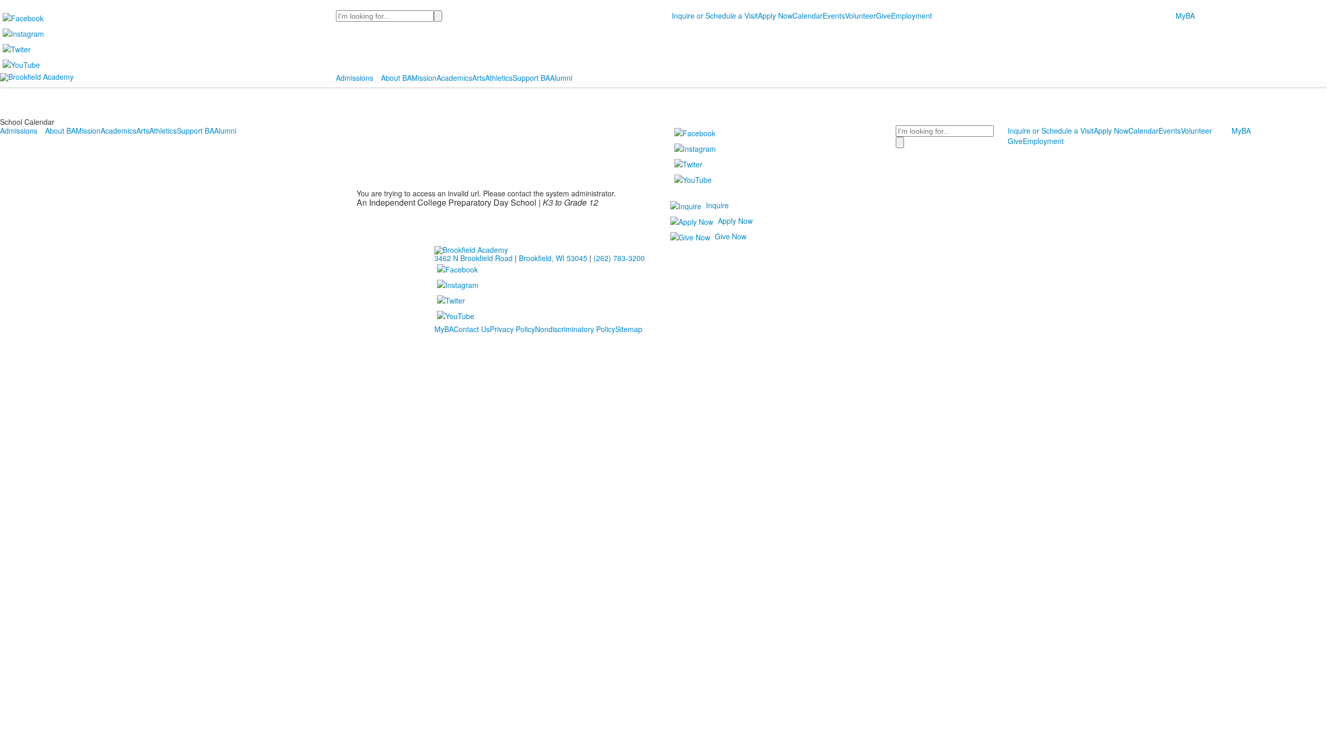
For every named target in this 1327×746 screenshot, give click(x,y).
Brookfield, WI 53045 (553, 258)
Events (834, 15)
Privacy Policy (512, 329)
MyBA (1185, 15)
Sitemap (628, 329)
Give (883, 15)
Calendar (808, 15)
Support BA (531, 78)
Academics (454, 78)
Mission (424, 78)
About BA (396, 78)
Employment (911, 15)
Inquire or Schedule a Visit (715, 15)
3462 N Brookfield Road (473, 258)
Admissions (354, 78)
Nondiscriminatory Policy (575, 329)
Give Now (730, 236)
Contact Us (472, 329)
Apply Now (775, 15)
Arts (478, 78)
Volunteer (860, 15)
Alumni (561, 78)
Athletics (499, 78)
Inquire (717, 205)
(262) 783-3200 (619, 258)
